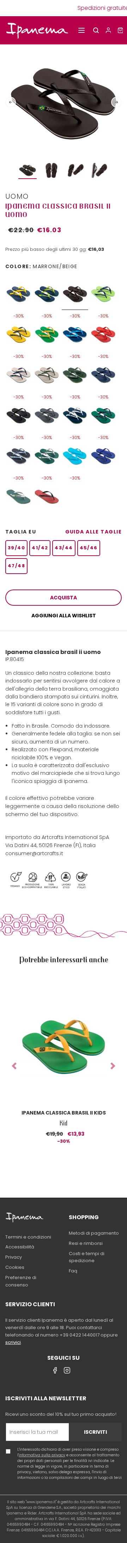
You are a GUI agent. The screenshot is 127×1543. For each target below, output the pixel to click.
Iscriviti (95, 1432)
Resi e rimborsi (86, 1243)
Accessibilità (19, 1246)
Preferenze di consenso (20, 1281)
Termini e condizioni (28, 1237)
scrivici (13, 1342)
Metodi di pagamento (94, 1233)
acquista (63, 597)
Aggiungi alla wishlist (63, 615)
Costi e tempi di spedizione (86, 1257)
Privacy (13, 1257)
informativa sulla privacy (42, 1455)
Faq (73, 1270)
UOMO (17, 196)
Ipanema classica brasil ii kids (64, 1112)
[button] (14, 1066)
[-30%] (18, 291)
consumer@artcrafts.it (34, 853)
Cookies (14, 1267)
